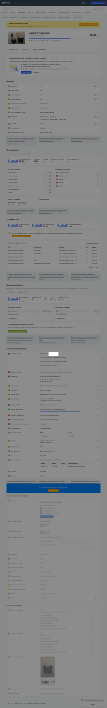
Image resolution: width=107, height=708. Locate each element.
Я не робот (55, 354)
